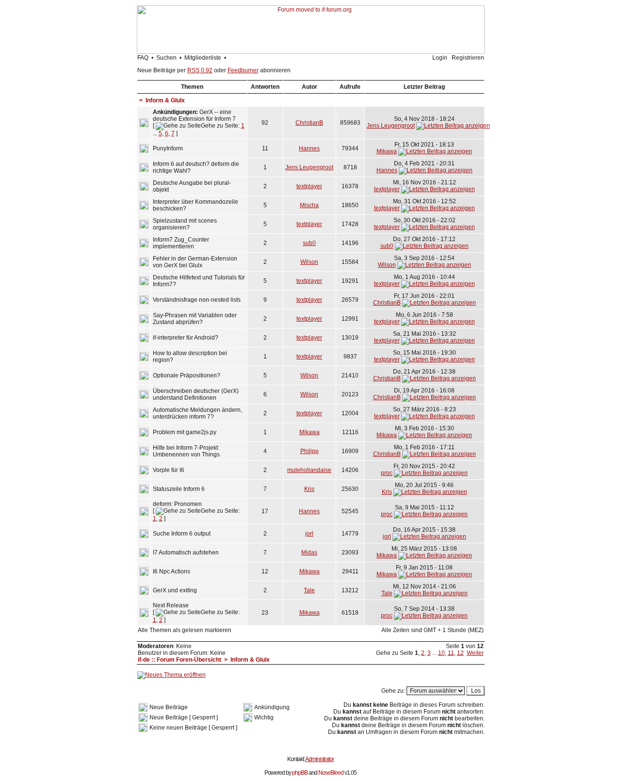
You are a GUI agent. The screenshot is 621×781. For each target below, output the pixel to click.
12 (460, 653)
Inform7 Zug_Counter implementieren (181, 243)
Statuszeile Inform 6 (179, 489)
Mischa (309, 205)
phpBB (300, 772)
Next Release (171, 605)
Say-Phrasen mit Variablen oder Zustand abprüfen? (195, 318)
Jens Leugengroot (391, 125)
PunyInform (168, 148)
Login (439, 57)
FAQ (142, 57)
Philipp (309, 451)
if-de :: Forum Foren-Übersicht (179, 659)
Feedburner (243, 70)
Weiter (475, 653)
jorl (309, 533)
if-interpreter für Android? (185, 337)
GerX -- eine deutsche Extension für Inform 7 (194, 115)
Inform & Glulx (165, 100)
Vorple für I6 (168, 470)
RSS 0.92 (199, 70)
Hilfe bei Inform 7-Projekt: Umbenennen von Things (186, 451)
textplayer (309, 186)
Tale (309, 590)
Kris (309, 489)
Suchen (166, 57)
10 (441, 653)
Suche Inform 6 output (182, 533)
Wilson (309, 262)
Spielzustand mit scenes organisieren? (185, 224)
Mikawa (386, 151)
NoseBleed (330, 772)
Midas (309, 552)
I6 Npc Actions (171, 571)
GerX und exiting (175, 590)
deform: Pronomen (177, 504)
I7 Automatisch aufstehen (186, 552)
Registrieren (468, 57)
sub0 (309, 243)
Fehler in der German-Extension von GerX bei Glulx (195, 262)
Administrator (319, 759)
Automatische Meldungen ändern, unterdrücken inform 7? (197, 413)
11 (451, 653)
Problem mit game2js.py (184, 432)
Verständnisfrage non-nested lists (197, 299)
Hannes (309, 148)
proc (386, 473)
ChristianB (309, 122)
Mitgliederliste (202, 57)
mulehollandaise (309, 470)
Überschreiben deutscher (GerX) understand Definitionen (196, 394)
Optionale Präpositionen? (186, 375)
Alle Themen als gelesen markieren (184, 630)
